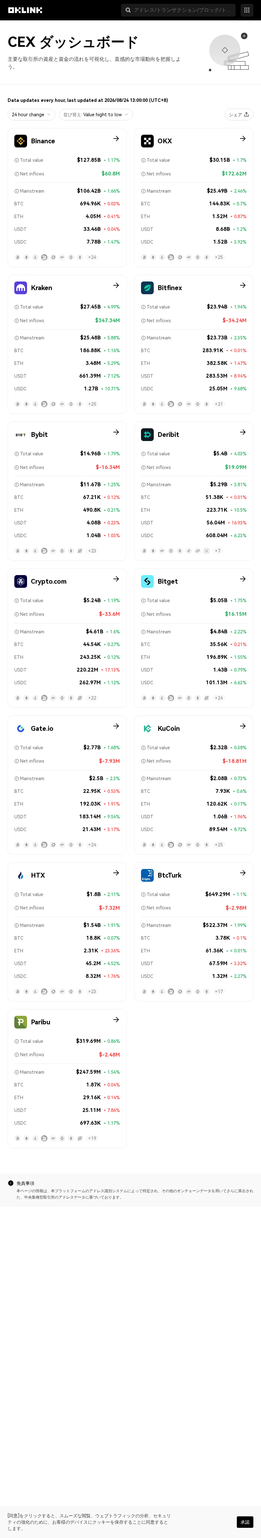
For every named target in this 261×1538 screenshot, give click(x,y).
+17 (219, 991)
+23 (92, 550)
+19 (92, 1138)
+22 (92, 698)
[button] (128, 10)
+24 (92, 257)
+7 (217, 550)
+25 (219, 257)
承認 (245, 1522)
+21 (219, 404)
